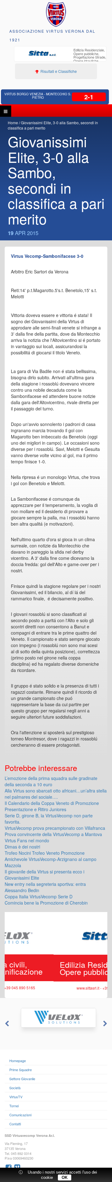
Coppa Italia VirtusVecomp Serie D (38, 896)
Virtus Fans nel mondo (27, 840)
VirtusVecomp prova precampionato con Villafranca (55, 828)
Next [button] (106, 1024)
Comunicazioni (20, 1114)
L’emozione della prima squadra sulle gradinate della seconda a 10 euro (51, 781)
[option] (60, 57)
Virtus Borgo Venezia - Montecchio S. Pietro (37, 96)
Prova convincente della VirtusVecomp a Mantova (53, 834)
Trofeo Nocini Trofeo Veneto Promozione (45, 853)
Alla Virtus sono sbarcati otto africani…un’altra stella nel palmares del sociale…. (56, 793)
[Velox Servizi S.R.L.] (56, 1018)
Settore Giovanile (22, 1078)
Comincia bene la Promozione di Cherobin (46, 903)
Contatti (15, 1123)
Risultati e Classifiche (58, 71)
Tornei (14, 1105)
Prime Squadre (20, 1069)
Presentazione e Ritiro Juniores (35, 809)
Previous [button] (6, 1024)
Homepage (17, 1060)
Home (13, 122)
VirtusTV (15, 1096)
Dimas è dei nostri (22, 847)
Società (15, 1087)
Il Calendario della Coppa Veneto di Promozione (52, 803)
